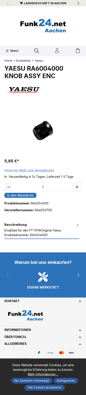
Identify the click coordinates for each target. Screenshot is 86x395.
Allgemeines (15, 343)
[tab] (41, 230)
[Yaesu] (43, 89)
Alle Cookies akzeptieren (45, 387)
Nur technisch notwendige (32, 380)
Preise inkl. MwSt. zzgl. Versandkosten (29, 170)
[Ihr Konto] (57, 51)
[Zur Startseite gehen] (43, 25)
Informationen (17, 330)
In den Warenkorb (20, 195)
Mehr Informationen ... (43, 374)
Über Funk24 (15, 337)
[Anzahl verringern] (8, 187)
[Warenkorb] (77, 51)
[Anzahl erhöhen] (77, 187)
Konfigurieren (66, 380)
